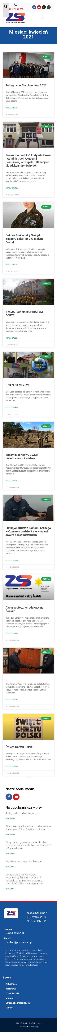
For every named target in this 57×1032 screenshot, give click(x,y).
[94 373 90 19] (15, 4)
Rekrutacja (11, 988)
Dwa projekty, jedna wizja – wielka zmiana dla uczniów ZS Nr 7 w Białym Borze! (28, 828)
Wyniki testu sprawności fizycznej (24, 861)
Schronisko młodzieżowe (18, 1003)
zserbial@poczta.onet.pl (19, 942)
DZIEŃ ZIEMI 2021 (17, 385)
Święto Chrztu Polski (19, 747)
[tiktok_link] (49, 7)
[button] (41, 18)
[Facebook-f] (9, 797)
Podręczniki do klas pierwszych (22, 813)
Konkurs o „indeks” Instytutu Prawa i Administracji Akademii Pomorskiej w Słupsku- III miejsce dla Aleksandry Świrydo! (28, 160)
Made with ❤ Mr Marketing (28, 1027)
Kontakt (9, 1007)
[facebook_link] (34, 7)
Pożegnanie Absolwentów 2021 (26, 85)
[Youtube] (16, 797)
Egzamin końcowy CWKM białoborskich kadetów (22, 456)
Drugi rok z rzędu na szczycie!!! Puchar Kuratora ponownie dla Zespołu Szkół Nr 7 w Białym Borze (28, 845)
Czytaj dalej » (12, 108)
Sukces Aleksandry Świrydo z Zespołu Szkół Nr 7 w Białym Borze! (25, 239)
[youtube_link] (39, 7)
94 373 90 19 (16, 9)
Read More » (10, 819)
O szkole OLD (12, 993)
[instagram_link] (44, 7)
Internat (9, 998)
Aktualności (11, 984)
